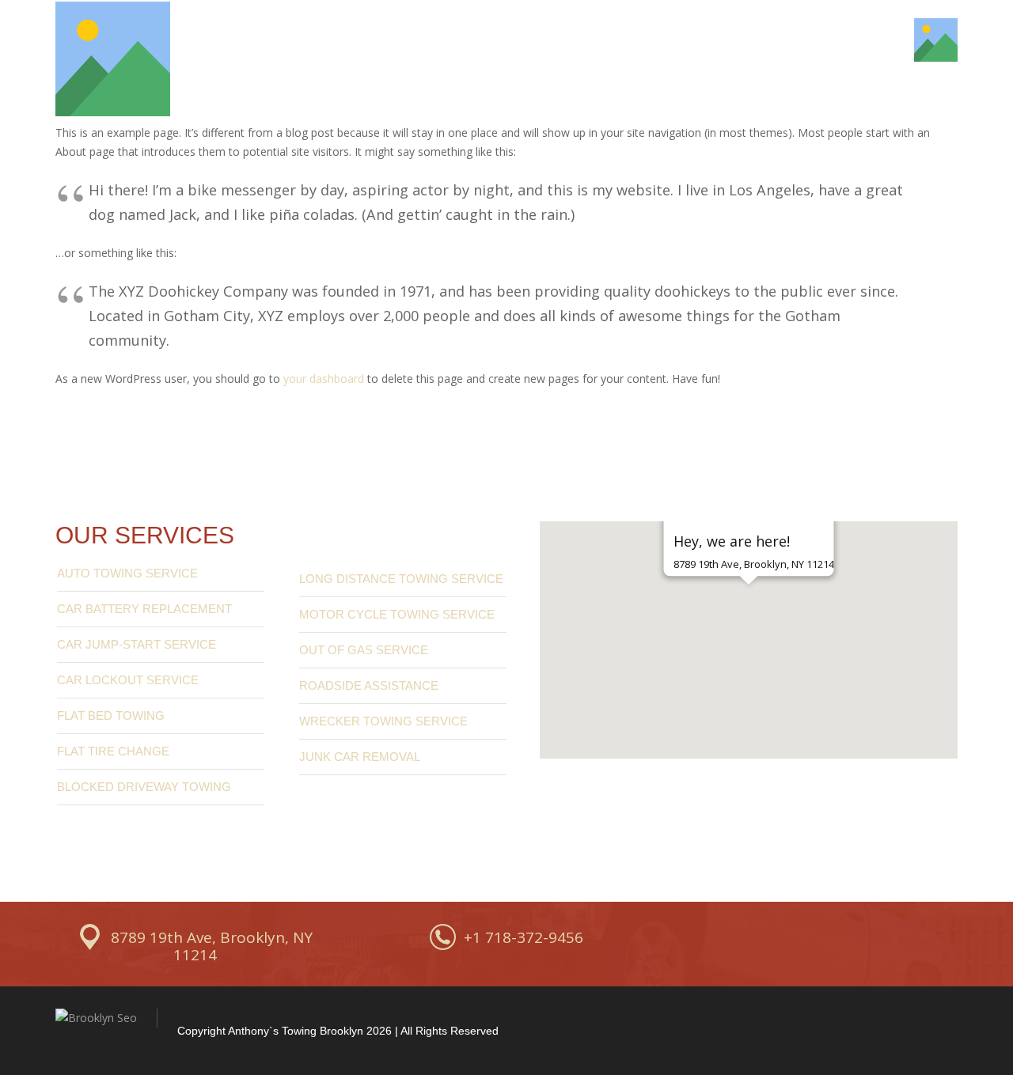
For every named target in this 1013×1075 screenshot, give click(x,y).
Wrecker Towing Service (383, 721)
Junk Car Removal (359, 756)
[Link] (112, 59)
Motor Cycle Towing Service (397, 614)
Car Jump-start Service (136, 644)
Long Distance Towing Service (401, 578)
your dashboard (323, 378)
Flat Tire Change (113, 751)
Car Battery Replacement (144, 608)
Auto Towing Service (127, 573)
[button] (748, 612)
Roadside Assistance (368, 685)
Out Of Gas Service (363, 650)
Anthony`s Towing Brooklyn (295, 1030)
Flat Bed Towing (111, 715)
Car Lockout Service (128, 680)
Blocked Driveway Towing (144, 786)
